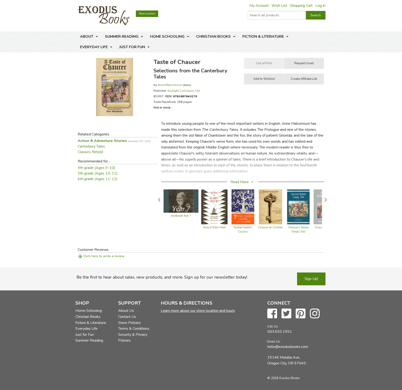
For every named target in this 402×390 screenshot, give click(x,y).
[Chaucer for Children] (270, 206)
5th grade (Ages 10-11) (97, 173)
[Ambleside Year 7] (181, 200)
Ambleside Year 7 (181, 216)
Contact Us (127, 316)
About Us (126, 310)
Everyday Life (94, 47)
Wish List (279, 5)
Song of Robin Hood (214, 227)
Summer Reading (121, 36)
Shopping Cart (301, 5)
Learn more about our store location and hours (198, 310)
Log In (320, 5)
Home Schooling (167, 36)
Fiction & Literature (263, 36)
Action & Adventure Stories (114, 140)
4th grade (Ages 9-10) (96, 167)
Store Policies (129, 322)
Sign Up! (311, 278)
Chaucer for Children (270, 227)
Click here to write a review (104, 256)
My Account (259, 5)
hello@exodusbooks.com (287, 346)
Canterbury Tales (91, 146)
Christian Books (213, 36)
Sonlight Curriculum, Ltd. (184, 91)
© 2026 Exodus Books (283, 378)
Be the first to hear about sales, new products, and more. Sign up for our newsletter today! (162, 277)
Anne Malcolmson (170, 85)
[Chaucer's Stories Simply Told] (298, 206)
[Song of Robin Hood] (214, 206)
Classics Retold (90, 152)
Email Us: (274, 341)
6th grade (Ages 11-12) (97, 179)
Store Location (147, 13)
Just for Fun (132, 47)
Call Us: (272, 326)
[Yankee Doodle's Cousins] (242, 206)
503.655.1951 (279, 331)
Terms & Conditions (133, 328)
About (86, 36)
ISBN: (181, 96)
